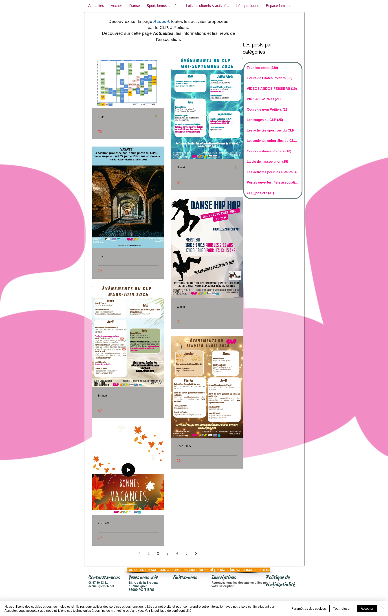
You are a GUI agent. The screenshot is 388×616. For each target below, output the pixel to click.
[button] (193, 570)
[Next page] (196, 553)
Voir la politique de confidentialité (168, 610)
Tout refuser (342, 608)
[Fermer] (382, 608)
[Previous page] (139, 553)
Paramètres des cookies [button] (308, 608)
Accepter (367, 608)
